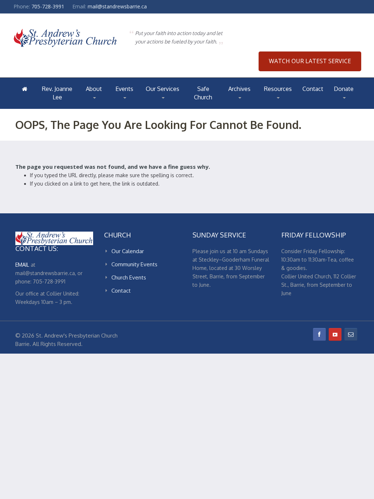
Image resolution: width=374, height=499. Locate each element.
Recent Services (167, 106)
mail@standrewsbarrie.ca (117, 6)
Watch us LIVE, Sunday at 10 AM (175, 107)
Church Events (128, 277)
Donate (344, 88)
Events (124, 88)
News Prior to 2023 (254, 105)
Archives (239, 88)
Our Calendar (127, 251)
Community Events (134, 264)
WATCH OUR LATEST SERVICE (310, 61)
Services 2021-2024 (169, 105)
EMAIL (22, 265)
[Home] (24, 88)
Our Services (162, 88)
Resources (278, 88)
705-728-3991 (47, 6)
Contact (312, 88)
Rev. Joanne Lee (57, 93)
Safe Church (203, 93)
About (94, 88)
